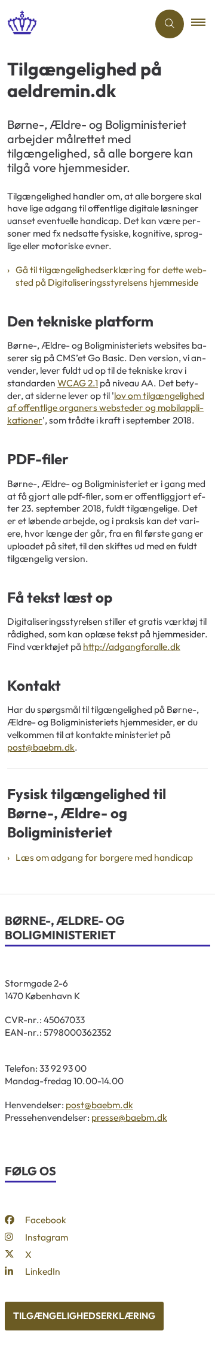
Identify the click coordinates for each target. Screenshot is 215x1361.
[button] (203, 24)
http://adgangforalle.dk (131, 646)
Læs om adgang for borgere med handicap (104, 857)
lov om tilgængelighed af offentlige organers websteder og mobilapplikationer (105, 408)
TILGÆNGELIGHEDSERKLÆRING (84, 1315)
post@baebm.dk (41, 747)
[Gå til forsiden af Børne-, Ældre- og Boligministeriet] (74, 24)
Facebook (45, 1220)
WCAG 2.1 (77, 383)
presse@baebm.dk (129, 1117)
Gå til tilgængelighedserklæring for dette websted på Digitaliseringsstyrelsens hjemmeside (111, 276)
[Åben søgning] (169, 24)
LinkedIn (42, 1271)
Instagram (46, 1237)
